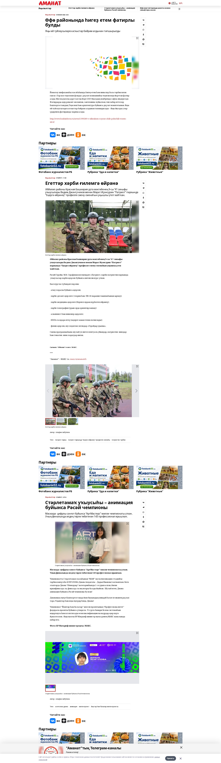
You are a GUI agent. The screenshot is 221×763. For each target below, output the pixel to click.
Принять (170, 758)
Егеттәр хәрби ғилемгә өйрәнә (81, 8)
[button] (136, 390)
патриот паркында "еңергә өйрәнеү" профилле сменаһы (89, 440)
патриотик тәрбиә (118, 440)
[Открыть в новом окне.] (55, 134)
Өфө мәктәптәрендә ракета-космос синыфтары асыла (155, 9)
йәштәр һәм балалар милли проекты (104, 707)
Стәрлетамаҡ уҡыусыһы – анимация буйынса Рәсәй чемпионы (119, 9)
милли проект (84, 707)
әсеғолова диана (61, 707)
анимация (73, 707)
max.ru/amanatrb (78, 359)
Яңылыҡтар (45, 8)
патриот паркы (60, 440)
